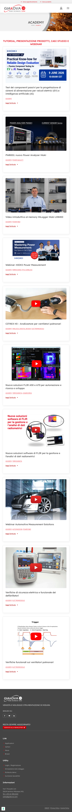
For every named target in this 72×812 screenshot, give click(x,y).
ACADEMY (9, 98)
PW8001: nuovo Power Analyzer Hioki (26, 155)
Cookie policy (64, 808)
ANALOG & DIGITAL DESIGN (21, 328)
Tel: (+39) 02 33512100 (10, 794)
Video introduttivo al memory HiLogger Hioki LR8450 (34, 217)
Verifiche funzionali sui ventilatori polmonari (30, 662)
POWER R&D (16, 222)
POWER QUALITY (17, 160)
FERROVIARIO (17, 270)
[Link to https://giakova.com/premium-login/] (61, 8)
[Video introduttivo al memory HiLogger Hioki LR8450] (36, 179)
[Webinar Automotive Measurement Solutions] (36, 480)
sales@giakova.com (10, 797)
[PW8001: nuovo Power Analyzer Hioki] (36, 118)
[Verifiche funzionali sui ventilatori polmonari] (36, 620)
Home (32, 25)
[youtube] (9, 716)
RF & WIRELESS (27, 270)
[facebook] (5, 716)
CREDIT (47, 808)
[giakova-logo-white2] (13, 696)
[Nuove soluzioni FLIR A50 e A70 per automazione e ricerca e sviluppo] (36, 348)
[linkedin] (14, 716)
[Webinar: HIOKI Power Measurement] (36, 241)
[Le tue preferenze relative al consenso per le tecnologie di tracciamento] (3, 808)
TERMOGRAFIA (17, 393)
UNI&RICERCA (27, 393)
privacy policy (54, 808)
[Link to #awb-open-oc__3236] (68, 8)
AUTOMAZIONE (17, 529)
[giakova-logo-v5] (14, 4)
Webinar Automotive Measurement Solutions (30, 524)
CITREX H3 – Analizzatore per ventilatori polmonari (33, 323)
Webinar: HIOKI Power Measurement (26, 264)
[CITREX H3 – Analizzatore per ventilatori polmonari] (36, 289)
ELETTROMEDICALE (38, 328)
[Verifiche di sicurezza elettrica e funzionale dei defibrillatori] (36, 548)
